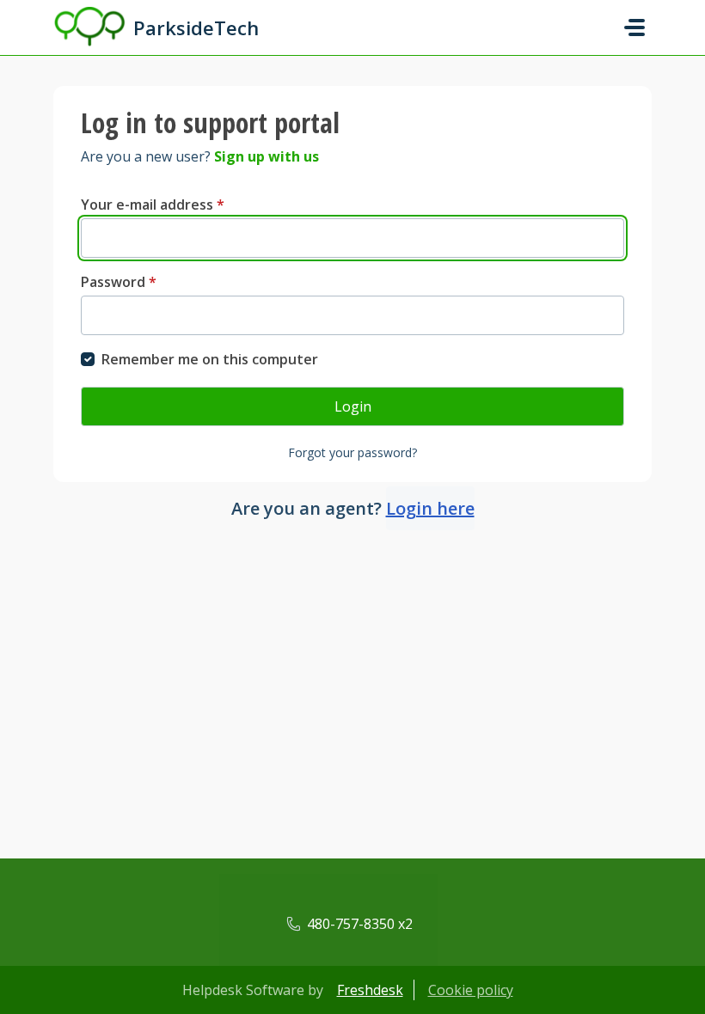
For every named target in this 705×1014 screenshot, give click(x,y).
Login (352, 406)
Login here (430, 508)
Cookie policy (470, 989)
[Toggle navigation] (634, 27)
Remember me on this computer (209, 359)
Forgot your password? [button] (352, 452)
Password (118, 281)
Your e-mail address (152, 204)
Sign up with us (266, 156)
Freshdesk (370, 989)
